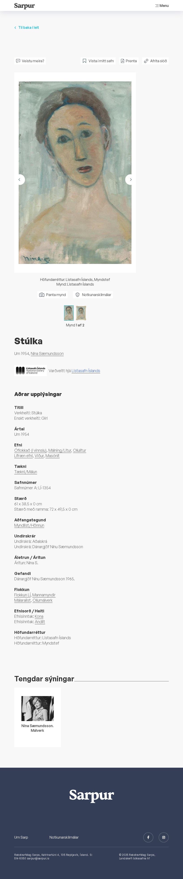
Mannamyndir (44, 594)
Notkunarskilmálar (96, 294)
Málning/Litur (59, 450)
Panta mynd (56, 294)
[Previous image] (19, 179)
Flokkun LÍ (22, 594)
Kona (39, 616)
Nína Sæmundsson (47, 353)
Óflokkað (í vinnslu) (30, 450)
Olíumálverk (42, 600)
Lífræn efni (23, 455)
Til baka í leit (28, 27)
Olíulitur (79, 450)
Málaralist (22, 600)
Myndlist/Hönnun (29, 525)
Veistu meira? (33, 61)
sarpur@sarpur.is (38, 858)
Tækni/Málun (25, 471)
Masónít (53, 455)
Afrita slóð (158, 61)
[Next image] (130, 179)
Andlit (40, 621)
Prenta (131, 61)
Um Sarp (21, 837)
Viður (39, 455)
